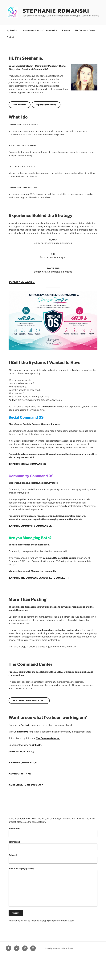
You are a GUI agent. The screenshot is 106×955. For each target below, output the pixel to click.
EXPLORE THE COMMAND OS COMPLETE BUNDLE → (38, 578)
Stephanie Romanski (55, 11)
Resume (66, 30)
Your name (14, 828)
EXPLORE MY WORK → (22, 282)
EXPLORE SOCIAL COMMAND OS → (28, 464)
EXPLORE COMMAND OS (23, 762)
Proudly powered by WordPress (59, 948)
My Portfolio (12, 30)
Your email (14, 841)
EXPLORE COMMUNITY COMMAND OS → (31, 526)
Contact (10, 37)
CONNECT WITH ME (20, 773)
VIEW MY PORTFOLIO (21, 751)
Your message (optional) (21, 868)
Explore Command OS (46, 104)
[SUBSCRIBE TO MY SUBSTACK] (26, 784)
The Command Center (85, 30)
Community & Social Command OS (39, 30)
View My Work (19, 104)
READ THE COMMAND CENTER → (29, 700)
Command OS (48, 406)
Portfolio (25, 725)
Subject (13, 855)
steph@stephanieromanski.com (58, 920)
